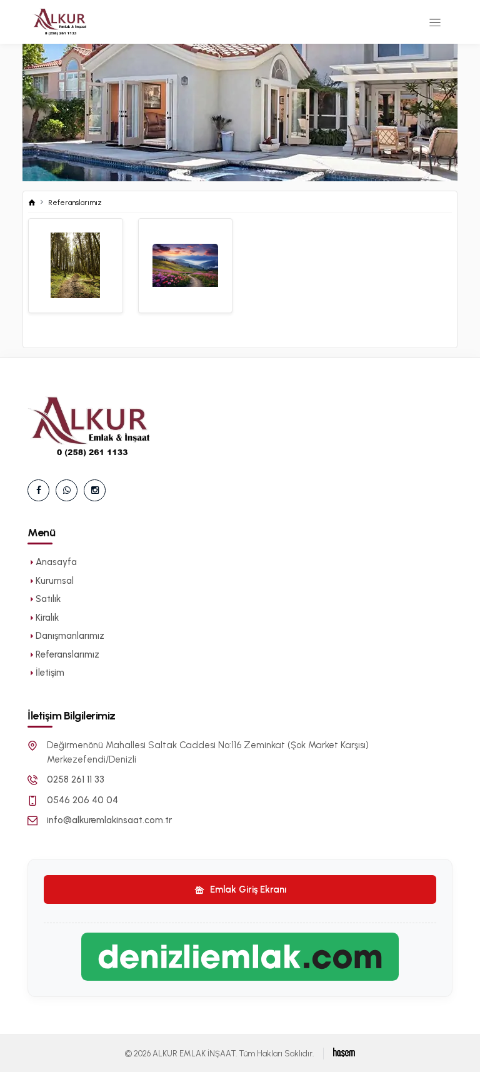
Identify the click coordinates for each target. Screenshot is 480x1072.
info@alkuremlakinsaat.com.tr (109, 820)
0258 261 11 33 (75, 779)
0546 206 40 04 (82, 800)
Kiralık (47, 617)
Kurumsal (55, 580)
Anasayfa (56, 562)
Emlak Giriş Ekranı (247, 889)
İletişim (50, 672)
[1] (435, 22)
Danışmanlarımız (70, 635)
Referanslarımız (75, 202)
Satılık (48, 598)
